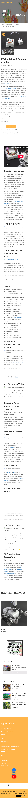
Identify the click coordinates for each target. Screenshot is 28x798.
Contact (3, 744)
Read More (24, 796)
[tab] (7, 139)
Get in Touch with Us (14, 785)
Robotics (17, 24)
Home (2, 24)
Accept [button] (18, 795)
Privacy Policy (4, 763)
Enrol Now (3, 757)
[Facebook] (7, 133)
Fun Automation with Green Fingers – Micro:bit (19, 666)
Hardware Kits (9, 24)
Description (7, 139)
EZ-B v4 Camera (16, 317)
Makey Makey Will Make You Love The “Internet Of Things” (19, 695)
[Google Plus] (10, 133)
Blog (2, 755)
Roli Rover (4, 630)
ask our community (10, 573)
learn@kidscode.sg (9, 732)
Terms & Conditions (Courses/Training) (10, 746)
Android (9, 472)
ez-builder (6, 83)
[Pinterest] (17, 133)
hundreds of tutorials (18, 362)
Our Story (3, 738)
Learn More (17, 283)
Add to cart (11, 126)
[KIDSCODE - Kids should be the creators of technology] (7, 3)
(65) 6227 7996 (7, 729)
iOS (14, 472)
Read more (15, 672)
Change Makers (4, 741)
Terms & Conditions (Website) (8, 749)
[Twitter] (14, 133)
